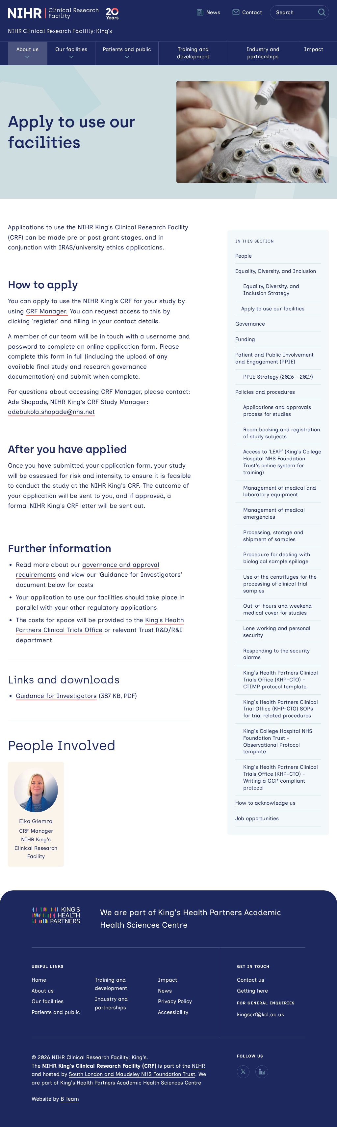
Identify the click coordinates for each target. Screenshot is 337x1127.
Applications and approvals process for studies (277, 410)
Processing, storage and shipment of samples (273, 535)
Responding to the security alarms (276, 654)
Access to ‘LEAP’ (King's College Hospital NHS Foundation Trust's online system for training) (282, 461)
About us (27, 49)
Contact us (250, 980)
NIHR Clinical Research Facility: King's (53, 13)
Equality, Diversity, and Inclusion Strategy (271, 289)
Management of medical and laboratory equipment (279, 491)
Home (39, 980)
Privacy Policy (175, 1001)
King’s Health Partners (87, 1083)
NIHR (198, 1066)
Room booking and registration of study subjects (281, 433)
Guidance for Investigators (56, 696)
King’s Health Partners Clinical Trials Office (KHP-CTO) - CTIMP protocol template (280, 680)
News (212, 12)
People (243, 256)
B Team (70, 1099)
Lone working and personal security (276, 631)
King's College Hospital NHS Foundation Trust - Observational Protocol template (277, 741)
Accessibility (173, 1012)
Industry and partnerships (262, 53)
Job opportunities (257, 818)
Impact (313, 49)
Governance (250, 324)
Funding (245, 339)
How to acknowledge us (265, 803)
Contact (251, 12)
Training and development (193, 53)
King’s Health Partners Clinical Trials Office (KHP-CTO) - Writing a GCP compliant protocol (280, 777)
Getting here (252, 991)
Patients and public (127, 49)
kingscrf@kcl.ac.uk (260, 1014)
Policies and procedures (265, 392)
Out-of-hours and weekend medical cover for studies (277, 609)
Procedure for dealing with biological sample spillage (276, 557)
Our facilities (71, 49)
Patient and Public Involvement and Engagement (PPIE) (274, 358)
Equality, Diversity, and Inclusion (275, 271)
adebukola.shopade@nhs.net (51, 412)
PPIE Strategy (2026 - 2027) (278, 377)
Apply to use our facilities (272, 308)
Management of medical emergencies (274, 513)
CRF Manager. (47, 311)
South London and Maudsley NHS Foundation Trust (132, 1074)
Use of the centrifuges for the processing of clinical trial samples (280, 584)
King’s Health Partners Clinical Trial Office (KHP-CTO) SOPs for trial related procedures (280, 709)
